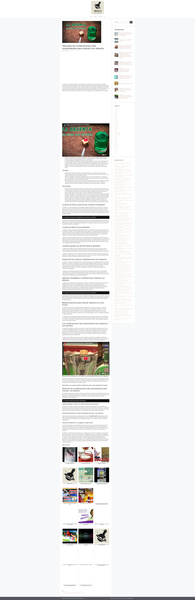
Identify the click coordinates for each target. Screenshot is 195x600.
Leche (115, 136)
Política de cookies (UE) (128, 598)
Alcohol (115, 110)
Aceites (116, 108)
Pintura (115, 143)
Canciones (116, 119)
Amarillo (116, 112)
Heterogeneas (117, 132)
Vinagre (116, 153)
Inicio (91, 16)
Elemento (116, 127)
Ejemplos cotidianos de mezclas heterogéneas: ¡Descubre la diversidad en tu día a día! (123, 315)
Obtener (116, 141)
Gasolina (116, 129)
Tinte (115, 150)
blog (115, 117)
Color (115, 122)
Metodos (116, 138)
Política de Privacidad (114, 598)
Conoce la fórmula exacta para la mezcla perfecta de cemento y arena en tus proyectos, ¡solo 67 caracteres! (122, 239)
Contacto (100, 16)
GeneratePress (81, 598)
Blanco (115, 115)
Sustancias (116, 148)
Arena (115, 113)
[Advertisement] (85, 60)
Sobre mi (95, 16)
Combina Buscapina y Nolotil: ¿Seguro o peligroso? (72, 592)
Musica (115, 139)
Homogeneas (117, 134)
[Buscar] (131, 22)
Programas (116, 144)
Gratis (115, 131)
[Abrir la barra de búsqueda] (104, 16)
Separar (116, 146)
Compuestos (117, 124)
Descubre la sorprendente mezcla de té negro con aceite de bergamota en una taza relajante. (123, 293)
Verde (115, 151)
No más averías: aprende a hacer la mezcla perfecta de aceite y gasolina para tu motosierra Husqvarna (123, 220)
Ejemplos (116, 125)
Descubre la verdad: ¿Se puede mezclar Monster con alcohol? (73, 593)
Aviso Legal (121, 598)
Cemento (116, 120)
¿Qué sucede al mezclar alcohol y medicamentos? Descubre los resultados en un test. (123, 194)
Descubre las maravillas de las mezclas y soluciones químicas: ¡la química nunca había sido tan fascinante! (123, 258)
